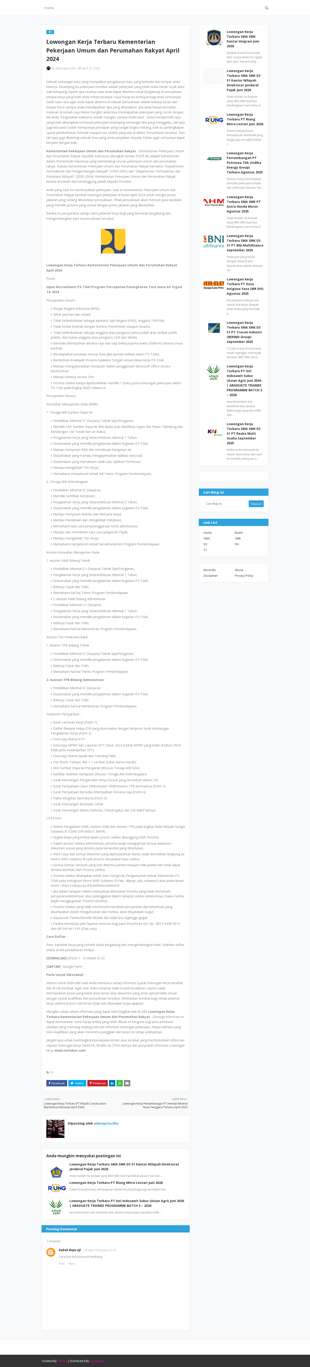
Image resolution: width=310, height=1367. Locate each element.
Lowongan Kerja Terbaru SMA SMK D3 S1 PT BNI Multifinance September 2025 (245, 243)
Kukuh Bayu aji (70, 1250)
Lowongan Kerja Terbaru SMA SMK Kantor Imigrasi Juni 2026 (243, 39)
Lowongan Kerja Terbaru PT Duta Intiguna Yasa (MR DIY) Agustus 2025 (245, 286)
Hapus (71, 1263)
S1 (52, 1072)
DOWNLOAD (56, 958)
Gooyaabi (96, 1361)
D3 (205, 544)
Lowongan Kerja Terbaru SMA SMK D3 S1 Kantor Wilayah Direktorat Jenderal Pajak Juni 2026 (244, 80)
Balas (62, 1263)
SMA (207, 538)
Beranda (210, 570)
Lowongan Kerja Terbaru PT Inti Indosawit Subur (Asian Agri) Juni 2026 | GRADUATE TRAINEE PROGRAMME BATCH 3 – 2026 (244, 380)
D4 (237, 544)
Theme (62, 1361)
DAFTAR (53, 966)
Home (208, 533)
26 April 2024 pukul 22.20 (100, 1250)
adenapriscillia (66, 68)
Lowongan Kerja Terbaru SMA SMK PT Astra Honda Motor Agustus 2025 (244, 204)
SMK (238, 538)
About (239, 570)
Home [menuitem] (49, 7)
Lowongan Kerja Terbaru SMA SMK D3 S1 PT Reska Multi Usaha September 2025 (244, 433)
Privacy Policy (244, 576)
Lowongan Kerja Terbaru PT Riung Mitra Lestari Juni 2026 (116, 1182)
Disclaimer (211, 576)
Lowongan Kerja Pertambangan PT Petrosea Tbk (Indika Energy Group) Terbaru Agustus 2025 (245, 162)
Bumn (239, 533)
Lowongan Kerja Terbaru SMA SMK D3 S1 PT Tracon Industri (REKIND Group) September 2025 (244, 332)
